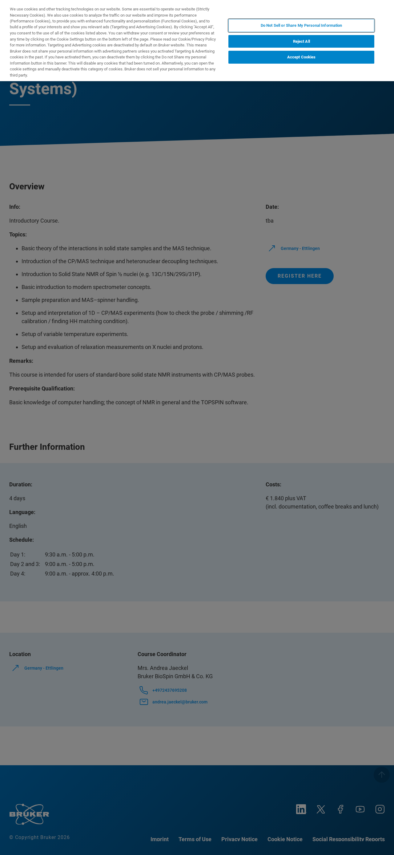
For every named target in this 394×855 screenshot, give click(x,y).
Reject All (301, 41)
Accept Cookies (301, 57)
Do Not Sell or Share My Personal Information (301, 25)
